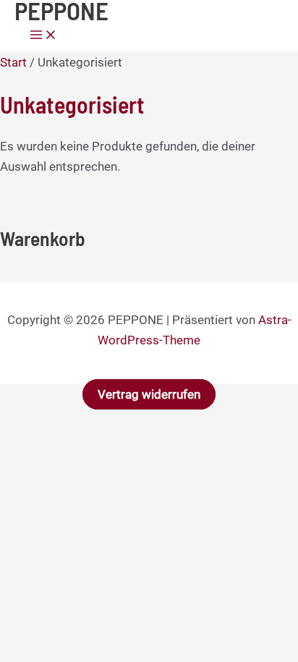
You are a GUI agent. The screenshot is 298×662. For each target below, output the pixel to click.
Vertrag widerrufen (149, 394)
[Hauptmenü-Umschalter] (43, 35)
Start (13, 62)
